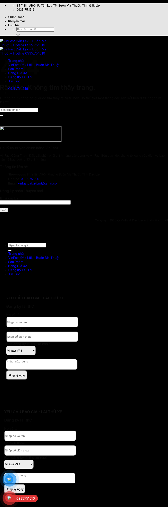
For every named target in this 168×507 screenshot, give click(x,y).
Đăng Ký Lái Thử (20, 270)
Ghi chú (12, 357)
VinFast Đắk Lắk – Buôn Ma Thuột (33, 258)
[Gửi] (18, 34)
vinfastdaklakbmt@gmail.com (38, 183)
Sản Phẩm (15, 262)
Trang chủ (16, 254)
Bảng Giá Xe (17, 266)
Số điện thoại (16, 329)
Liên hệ (13, 25)
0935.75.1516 (30, 179)
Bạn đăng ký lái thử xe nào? (28, 344)
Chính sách (16, 17)
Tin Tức (14, 81)
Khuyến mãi (16, 21)
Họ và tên (14, 315)
